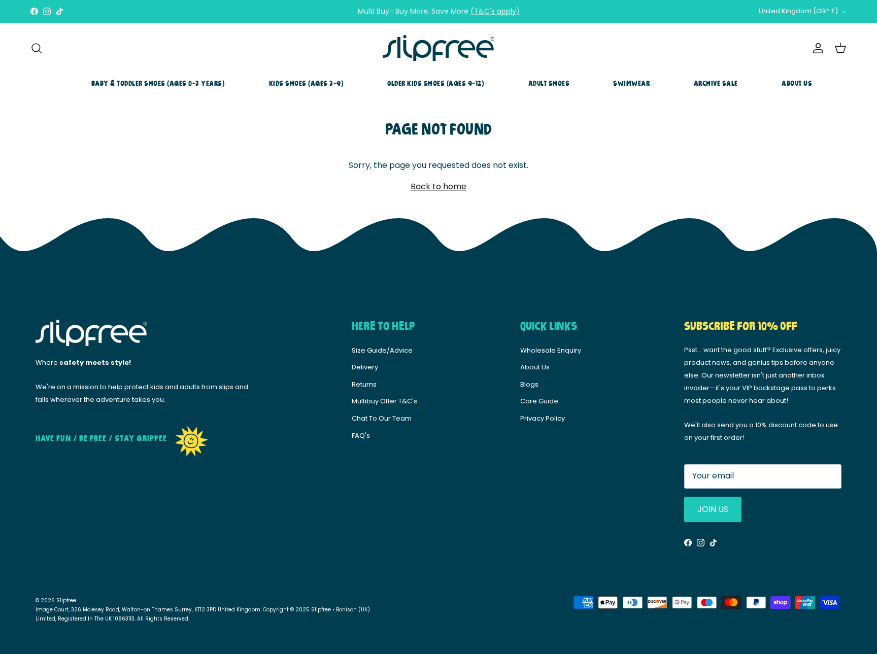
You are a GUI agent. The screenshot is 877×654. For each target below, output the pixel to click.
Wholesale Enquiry (550, 350)
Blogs (529, 384)
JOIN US (712, 509)
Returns (364, 384)
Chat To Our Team (382, 418)
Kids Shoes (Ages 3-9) (306, 83)
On (486, 15)
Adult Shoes (549, 83)
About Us (797, 83)
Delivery (365, 367)
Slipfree (67, 600)
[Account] (816, 48)
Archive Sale (716, 83)
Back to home (438, 186)
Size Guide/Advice (382, 350)
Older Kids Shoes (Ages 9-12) (435, 83)
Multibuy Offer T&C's (384, 401)
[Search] (36, 48)
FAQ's (361, 435)
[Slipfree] (438, 48)
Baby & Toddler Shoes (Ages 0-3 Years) (158, 83)
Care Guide (539, 401)
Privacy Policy (542, 418)
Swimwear (631, 83)
